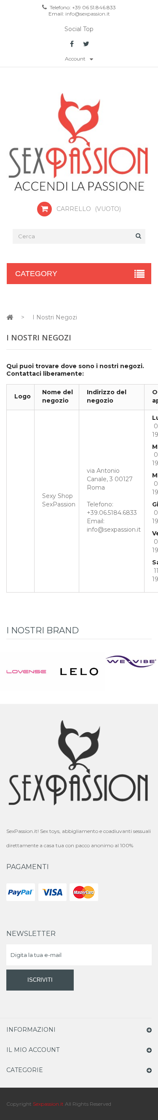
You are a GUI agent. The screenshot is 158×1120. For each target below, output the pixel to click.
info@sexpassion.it (87, 14)
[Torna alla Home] (9, 317)
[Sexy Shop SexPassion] (79, 142)
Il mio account (32, 1050)
